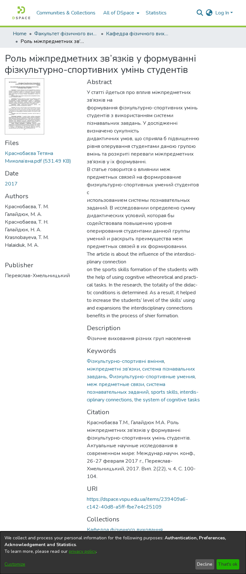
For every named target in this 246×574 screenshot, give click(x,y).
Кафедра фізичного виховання (138, 33)
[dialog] (123, 552)
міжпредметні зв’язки (113, 369)
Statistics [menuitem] (156, 12)
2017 (11, 183)
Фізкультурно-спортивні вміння (125, 361)
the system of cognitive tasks (167, 399)
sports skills (164, 392)
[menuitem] (120, 13)
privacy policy (82, 551)
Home (20, 33)
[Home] (21, 12)
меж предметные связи (115, 384)
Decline (204, 564)
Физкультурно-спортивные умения (152, 376)
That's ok (227, 564)
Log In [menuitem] (222, 12)
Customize (14, 564)
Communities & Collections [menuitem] (66, 12)
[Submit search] (200, 13)
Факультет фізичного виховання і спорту (66, 33)
